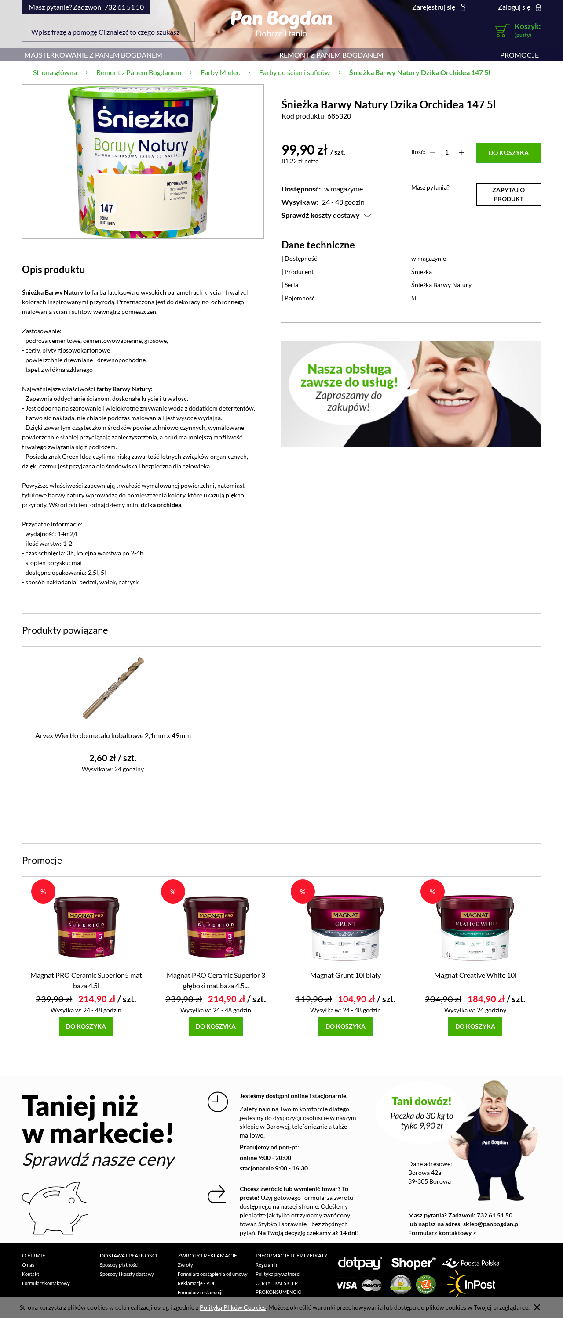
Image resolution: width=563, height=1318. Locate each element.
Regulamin (267, 1265)
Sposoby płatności (119, 1265)
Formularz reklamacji (200, 1292)
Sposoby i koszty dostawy (127, 1274)
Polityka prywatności (278, 1274)
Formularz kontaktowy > (442, 1232)
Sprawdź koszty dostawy (321, 215)
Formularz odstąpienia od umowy (213, 1274)
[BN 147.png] (143, 161)
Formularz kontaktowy (46, 1283)
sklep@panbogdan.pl (491, 1224)
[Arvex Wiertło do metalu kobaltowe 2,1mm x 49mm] (113, 687)
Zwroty (185, 1265)
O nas (28, 1265)
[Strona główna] (281, 23)
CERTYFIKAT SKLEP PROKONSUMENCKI (278, 1287)
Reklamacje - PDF (197, 1283)
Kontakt (30, 1274)
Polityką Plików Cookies (233, 1307)
